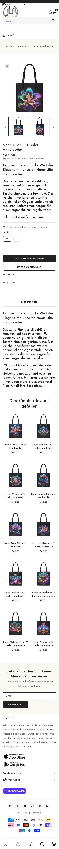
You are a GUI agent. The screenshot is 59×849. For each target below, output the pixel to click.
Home (9, 46)
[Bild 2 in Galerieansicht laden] (40, 126)
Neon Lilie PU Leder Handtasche (15, 446)
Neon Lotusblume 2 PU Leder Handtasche (44, 545)
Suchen (53, 20)
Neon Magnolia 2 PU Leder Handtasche (43, 446)
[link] (5, 845)
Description (29, 302)
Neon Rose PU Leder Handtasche (15, 545)
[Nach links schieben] (5, 127)
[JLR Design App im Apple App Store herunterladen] (29, 756)
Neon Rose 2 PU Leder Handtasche (43, 495)
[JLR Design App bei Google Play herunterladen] (29, 764)
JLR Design (35, 812)
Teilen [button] (11, 282)
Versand (15, 158)
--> (29, 422)
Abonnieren (15, 704)
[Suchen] (42, 844)
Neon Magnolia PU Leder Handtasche (15, 495)
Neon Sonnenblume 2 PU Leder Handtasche (43, 594)
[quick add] (24, 414)
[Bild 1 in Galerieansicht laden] (18, 126)
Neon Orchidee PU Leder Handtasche (43, 643)
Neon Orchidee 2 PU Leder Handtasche (15, 594)
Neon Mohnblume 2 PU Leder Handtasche (15, 643)
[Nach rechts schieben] (53, 127)
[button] (54, 12)
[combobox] (29, 20)
